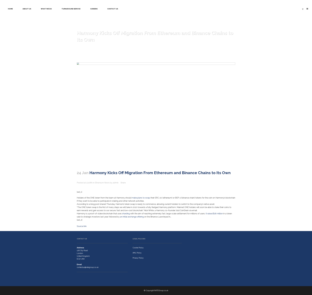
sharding (126, 213)
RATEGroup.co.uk (161, 290)
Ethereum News (102, 183)
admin (115, 183)
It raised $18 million (214, 213)
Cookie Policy (138, 248)
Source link (82, 226)
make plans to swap (141, 198)
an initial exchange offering (132, 217)
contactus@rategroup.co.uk (87, 267)
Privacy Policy (138, 258)
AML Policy (137, 253)
